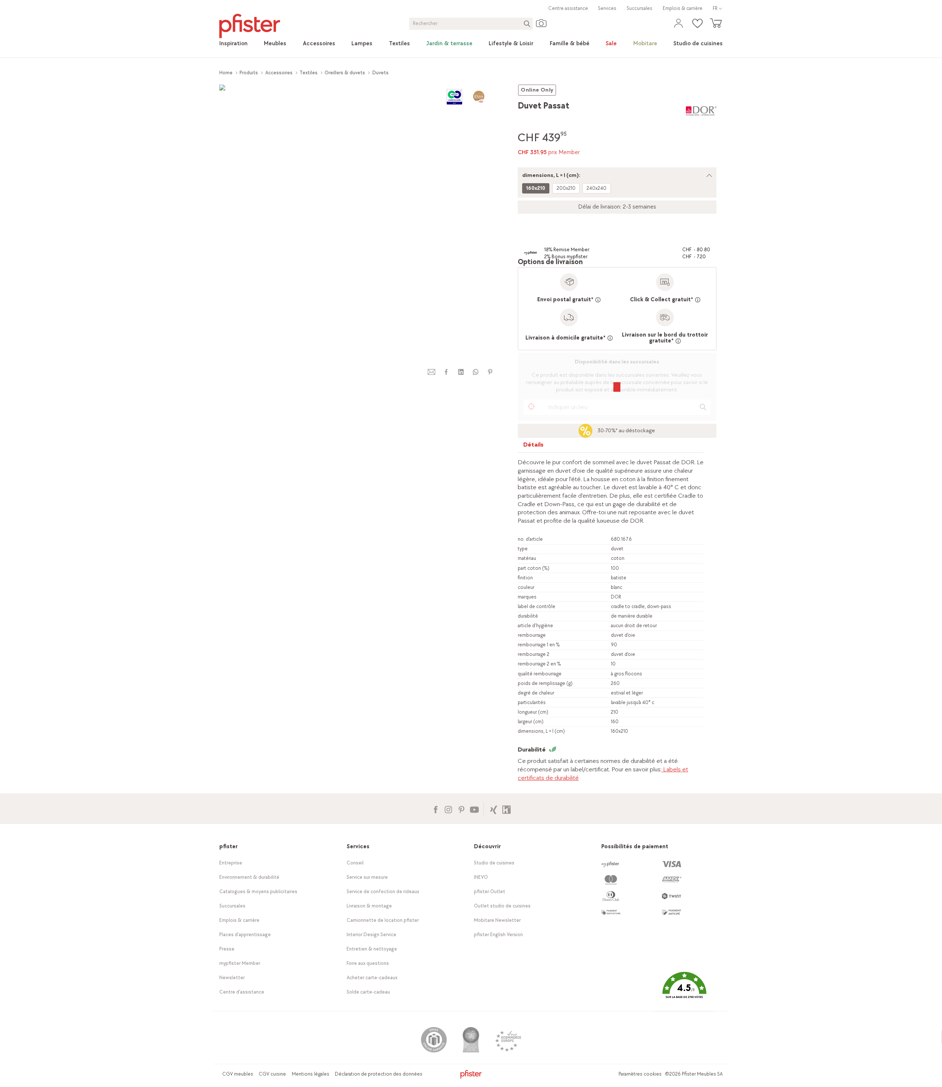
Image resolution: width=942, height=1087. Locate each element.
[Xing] (493, 808)
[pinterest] (490, 372)
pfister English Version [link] (498, 934)
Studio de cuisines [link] (494, 863)
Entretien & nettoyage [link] (372, 949)
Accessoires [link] (279, 73)
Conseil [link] (355, 863)
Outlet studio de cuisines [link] (502, 906)
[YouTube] (474, 808)
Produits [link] (249, 73)
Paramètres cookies (640, 1074)
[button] (684, 990)
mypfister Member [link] (239, 963)
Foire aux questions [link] (368, 963)
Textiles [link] (309, 73)
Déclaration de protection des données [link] (378, 1074)
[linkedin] (460, 372)
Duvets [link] (380, 73)
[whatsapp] (475, 372)
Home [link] (226, 73)
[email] (431, 372)
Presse (226, 949)
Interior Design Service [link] (371, 934)
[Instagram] (448, 808)
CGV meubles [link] (237, 1074)
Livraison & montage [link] (369, 906)
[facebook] (446, 372)
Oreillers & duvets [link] (345, 73)
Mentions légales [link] (310, 1074)
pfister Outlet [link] (489, 891)
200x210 (566, 188)
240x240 (596, 188)
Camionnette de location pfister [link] (383, 920)
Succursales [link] (639, 8)
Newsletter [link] (232, 977)
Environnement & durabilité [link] (249, 877)
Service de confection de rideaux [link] (383, 891)
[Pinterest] (461, 808)
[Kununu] (506, 808)
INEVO (481, 877)
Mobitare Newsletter (497, 920)
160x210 (535, 188)
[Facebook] (435, 808)
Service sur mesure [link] (367, 877)
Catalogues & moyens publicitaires (258, 891)
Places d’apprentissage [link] (245, 934)
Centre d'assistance (241, 992)
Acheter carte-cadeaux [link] (372, 977)
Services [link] (607, 8)
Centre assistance (568, 8)
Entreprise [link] (230, 863)
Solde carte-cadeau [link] (368, 992)
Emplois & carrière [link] (682, 8)
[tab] (533, 446)
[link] (233, 44)
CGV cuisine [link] (272, 1074)
